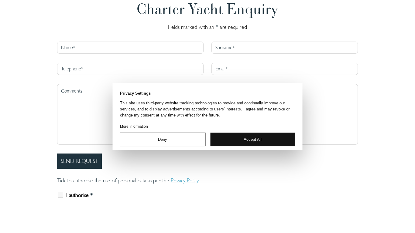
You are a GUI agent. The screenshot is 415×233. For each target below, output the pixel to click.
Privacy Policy (184, 180)
